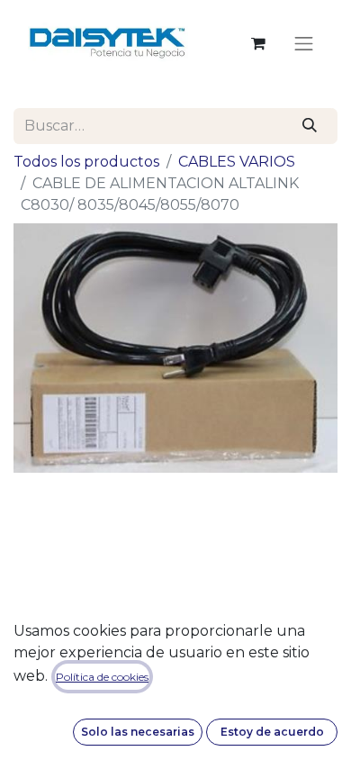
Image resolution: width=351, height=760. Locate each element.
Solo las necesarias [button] (137, 731)
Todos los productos (86, 161)
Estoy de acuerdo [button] (272, 731)
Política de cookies (102, 676)
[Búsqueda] (310, 126)
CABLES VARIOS (236, 161)
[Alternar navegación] (304, 43)
